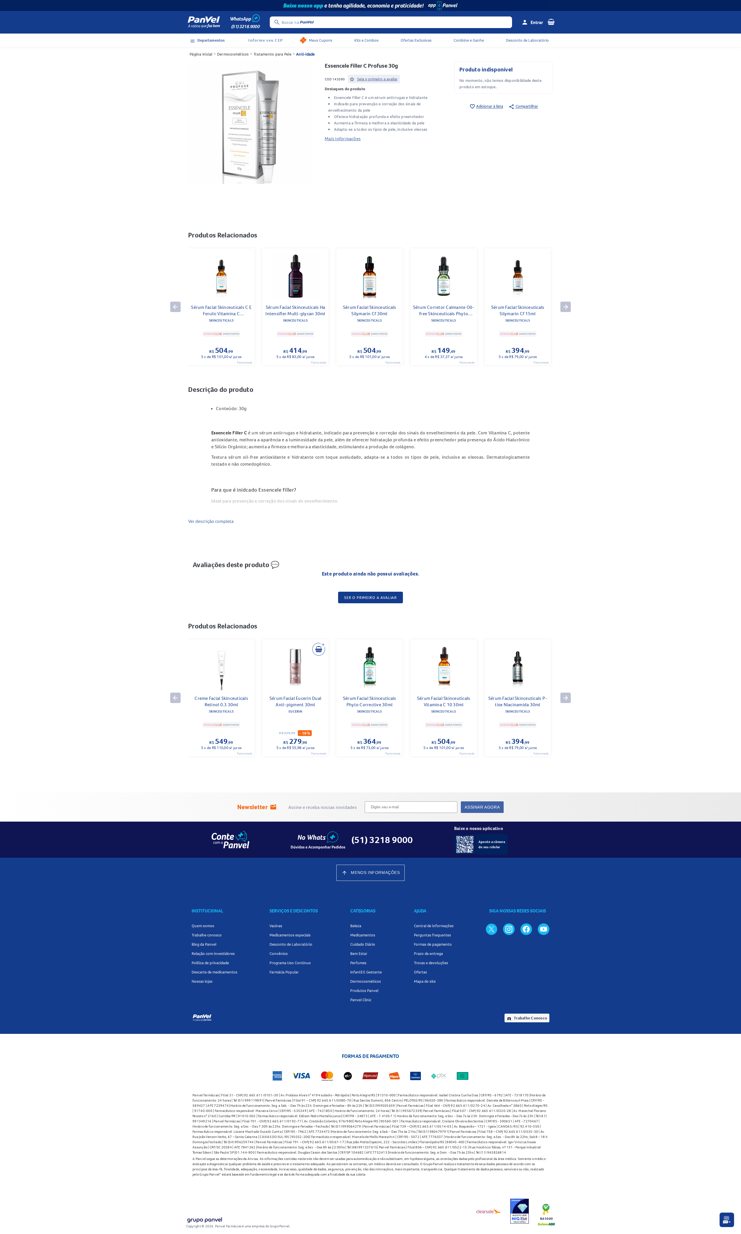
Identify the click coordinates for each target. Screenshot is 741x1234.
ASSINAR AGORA (482, 807)
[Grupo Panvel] (204, 1218)
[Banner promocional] (370, 5)
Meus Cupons (320, 40)
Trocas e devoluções (431, 962)
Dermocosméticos (233, 54)
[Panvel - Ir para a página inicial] (203, 22)
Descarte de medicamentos (214, 972)
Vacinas (275, 925)
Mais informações (343, 138)
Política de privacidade (210, 962)
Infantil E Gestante (366, 972)
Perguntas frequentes (432, 935)
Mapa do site (425, 981)
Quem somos (203, 925)
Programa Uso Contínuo (290, 962)
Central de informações (434, 925)
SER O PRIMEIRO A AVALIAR (370, 597)
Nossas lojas (202, 981)
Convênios (278, 953)
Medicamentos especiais (290, 935)
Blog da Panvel (204, 944)
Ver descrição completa (211, 521)
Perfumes (358, 962)
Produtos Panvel (364, 990)
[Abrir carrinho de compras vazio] (551, 21)
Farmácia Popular (284, 972)
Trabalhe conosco (207, 935)
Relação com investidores (213, 953)
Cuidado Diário (362, 944)
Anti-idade (305, 54)
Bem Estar (358, 953)
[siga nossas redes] (491, 929)
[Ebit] (519, 1211)
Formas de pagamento (433, 944)
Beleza (355, 925)
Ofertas (420, 972)
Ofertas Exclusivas (416, 40)
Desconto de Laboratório (527, 40)
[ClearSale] (488, 1211)
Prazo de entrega (428, 953)
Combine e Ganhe (469, 40)
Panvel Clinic (360, 999)
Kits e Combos (366, 40)
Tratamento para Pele (272, 54)
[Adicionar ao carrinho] (318, 649)
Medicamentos (362, 935)
